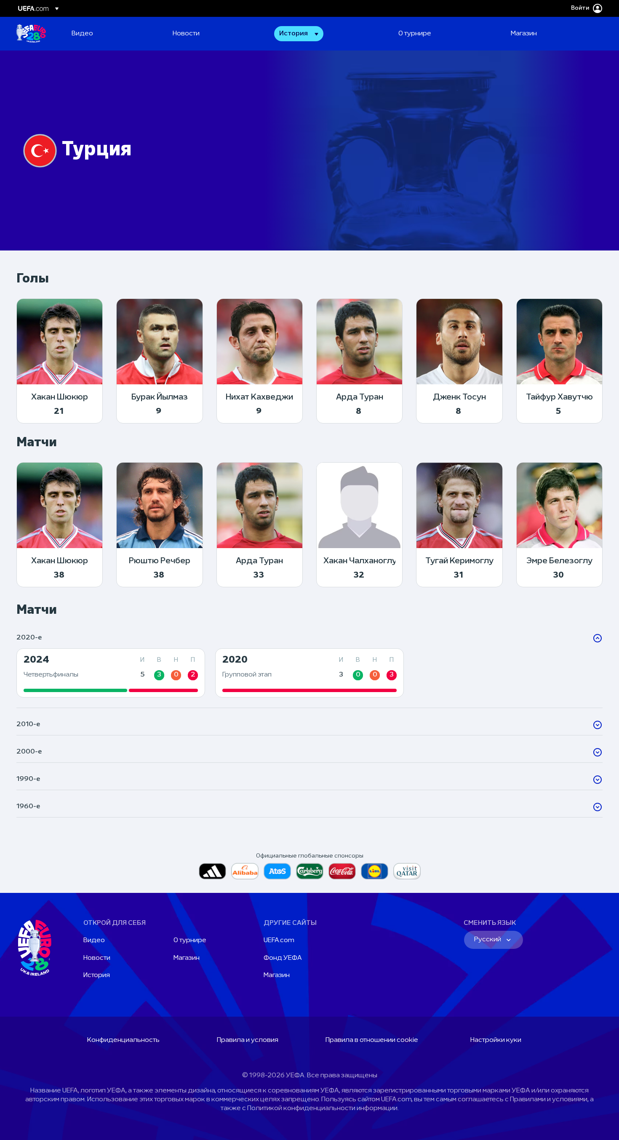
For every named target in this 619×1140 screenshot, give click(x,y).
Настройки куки (495, 1040)
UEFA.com (279, 940)
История (96, 975)
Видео (94, 940)
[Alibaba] (245, 871)
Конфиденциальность (123, 1040)
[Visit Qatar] (407, 871)
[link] (82, 34)
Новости (96, 958)
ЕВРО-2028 (31, 33)
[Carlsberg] (309, 871)
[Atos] (277, 871)
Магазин (186, 958)
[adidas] (212, 871)
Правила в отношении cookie (372, 1040)
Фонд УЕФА (283, 958)
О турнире (189, 940)
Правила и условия (247, 1040)
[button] (299, 34)
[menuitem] (111, 34)
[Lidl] (374, 871)
